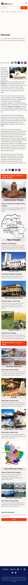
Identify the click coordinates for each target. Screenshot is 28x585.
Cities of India (13, 11)
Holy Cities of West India (9, 432)
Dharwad (3, 82)
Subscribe (14, 519)
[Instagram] (16, 572)
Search (24, 7)
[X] (21, 569)
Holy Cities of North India (9, 370)
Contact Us (5, 569)
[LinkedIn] (12, 572)
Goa (15, 106)
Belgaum (18, 106)
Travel (7, 11)
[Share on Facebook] (22, 63)
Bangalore (10, 106)
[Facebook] (18, 569)
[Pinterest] (24, 569)
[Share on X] (19, 63)
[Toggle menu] (26, 3)
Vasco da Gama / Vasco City (10, 301)
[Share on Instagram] (15, 63)
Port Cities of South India (9, 501)
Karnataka (3, 83)
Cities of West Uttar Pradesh (11, 472)
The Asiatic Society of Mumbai (11, 274)
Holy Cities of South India (9, 401)
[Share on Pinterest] (25, 63)
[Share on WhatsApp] (12, 63)
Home (2, 11)
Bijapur (2, 124)
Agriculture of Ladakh (8, 333)
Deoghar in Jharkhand (8, 243)
